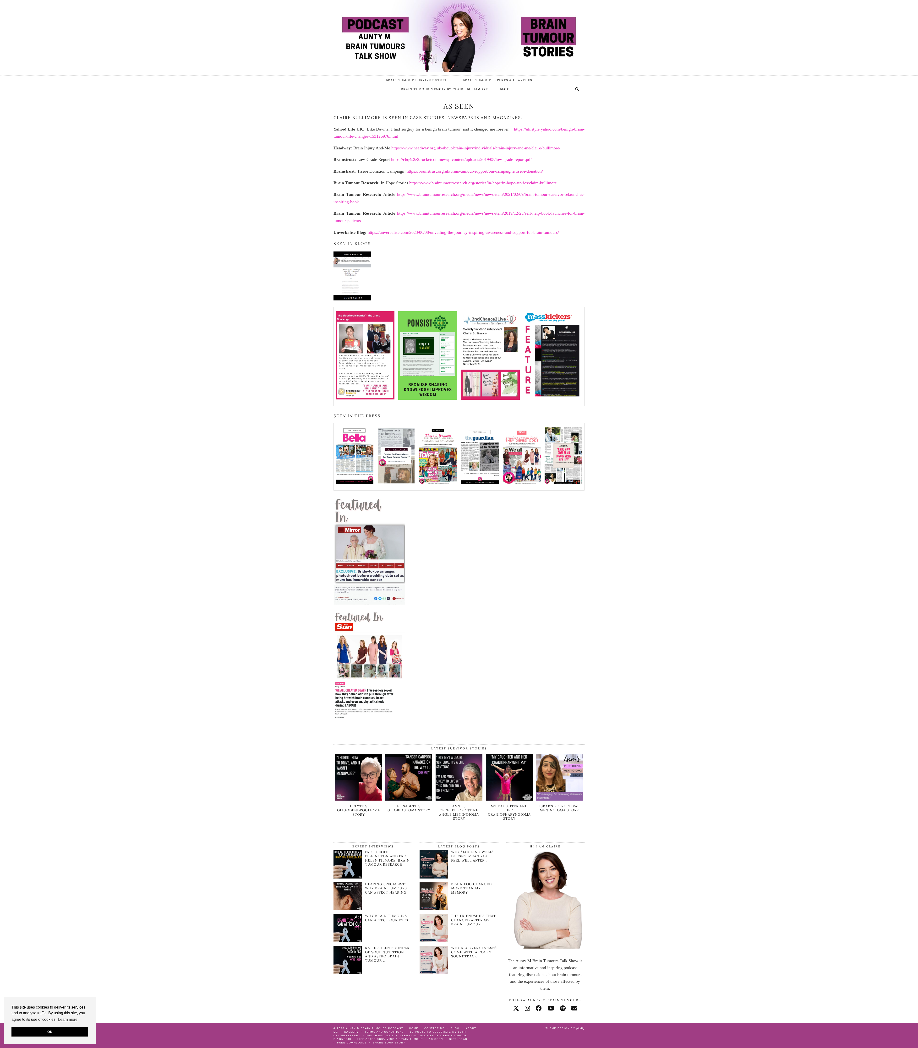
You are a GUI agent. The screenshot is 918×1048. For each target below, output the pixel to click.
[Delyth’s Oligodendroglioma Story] (358, 799)
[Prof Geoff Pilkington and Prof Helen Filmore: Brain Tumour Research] (347, 877)
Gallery (351, 1032)
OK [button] (49, 1032)
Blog (505, 89)
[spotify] (563, 1008)
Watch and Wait (380, 1035)
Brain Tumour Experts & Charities (497, 80)
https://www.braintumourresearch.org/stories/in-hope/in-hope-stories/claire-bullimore (483, 182)
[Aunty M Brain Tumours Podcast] (459, 36)
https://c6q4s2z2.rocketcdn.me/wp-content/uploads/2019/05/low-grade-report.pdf (461, 159)
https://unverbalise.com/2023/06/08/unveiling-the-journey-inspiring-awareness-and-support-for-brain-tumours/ (463, 232)
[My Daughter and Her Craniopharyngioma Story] (509, 799)
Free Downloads (352, 1042)
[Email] (574, 1008)
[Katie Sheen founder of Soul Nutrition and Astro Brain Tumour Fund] (347, 973)
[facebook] (539, 1008)
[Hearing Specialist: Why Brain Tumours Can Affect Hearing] (347, 908)
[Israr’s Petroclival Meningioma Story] (559, 799)
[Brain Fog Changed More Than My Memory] (434, 896)
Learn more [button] (67, 1019)
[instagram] (527, 1008)
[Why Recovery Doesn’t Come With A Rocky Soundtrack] (434, 960)
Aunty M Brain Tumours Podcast (374, 1028)
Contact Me (434, 1028)
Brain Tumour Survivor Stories (418, 80)
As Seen (436, 1039)
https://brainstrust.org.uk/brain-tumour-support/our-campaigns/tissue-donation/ (475, 171)
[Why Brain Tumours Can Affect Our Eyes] (347, 941)
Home (413, 1028)
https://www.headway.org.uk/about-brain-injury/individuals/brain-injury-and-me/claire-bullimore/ (475, 148)
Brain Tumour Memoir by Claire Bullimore (444, 89)
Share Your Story (389, 1042)
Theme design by (565, 1028)
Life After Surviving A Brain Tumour (390, 1039)
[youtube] (550, 1008)
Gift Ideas (458, 1039)
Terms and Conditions (384, 1032)
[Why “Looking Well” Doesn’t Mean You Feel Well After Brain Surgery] (434, 864)
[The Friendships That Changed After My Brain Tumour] (434, 928)
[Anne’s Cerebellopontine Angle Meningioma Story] (459, 799)
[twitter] (516, 1008)
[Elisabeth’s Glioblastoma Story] (408, 799)
